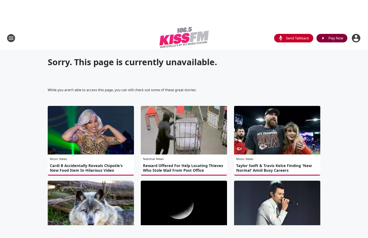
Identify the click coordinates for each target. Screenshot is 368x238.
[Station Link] (184, 38)
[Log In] (356, 38)
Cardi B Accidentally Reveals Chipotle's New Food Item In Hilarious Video (86, 168)
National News (153, 159)
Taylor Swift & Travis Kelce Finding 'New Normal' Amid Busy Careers (274, 168)
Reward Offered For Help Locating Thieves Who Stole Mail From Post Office (183, 168)
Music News (58, 159)
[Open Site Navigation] (11, 38)
